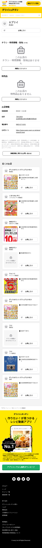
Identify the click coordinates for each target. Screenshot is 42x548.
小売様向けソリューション (10, 512)
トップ (4, 489)
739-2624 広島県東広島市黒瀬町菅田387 (26, 118)
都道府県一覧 (6, 495)
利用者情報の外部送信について (11, 533)
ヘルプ (4, 507)
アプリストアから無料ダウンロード (21, 467)
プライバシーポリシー (8, 524)
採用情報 (4, 515)
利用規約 (4, 522)
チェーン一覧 (9, 408)
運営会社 (4, 510)
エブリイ (17, 408)
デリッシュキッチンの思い (10, 504)
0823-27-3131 (21, 124)
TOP (2, 408)
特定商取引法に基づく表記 (10, 530)
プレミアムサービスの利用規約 (11, 527)
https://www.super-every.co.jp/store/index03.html (28, 131)
